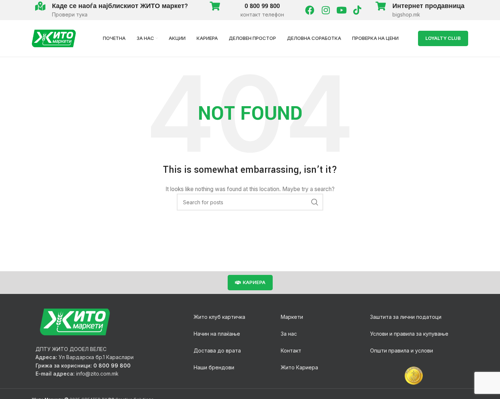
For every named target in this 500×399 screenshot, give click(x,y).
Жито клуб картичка (219, 317)
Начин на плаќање (217, 334)
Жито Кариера (299, 367)
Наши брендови (214, 367)
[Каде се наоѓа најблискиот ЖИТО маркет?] (40, 6)
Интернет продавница (428, 6)
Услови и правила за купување (409, 334)
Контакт (291, 350)
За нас (289, 334)
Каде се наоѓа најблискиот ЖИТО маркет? (120, 6)
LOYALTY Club (443, 38)
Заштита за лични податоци (405, 317)
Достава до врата (217, 350)
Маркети (292, 317)
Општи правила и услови (401, 350)
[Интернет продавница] (380, 6)
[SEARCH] (314, 202)
